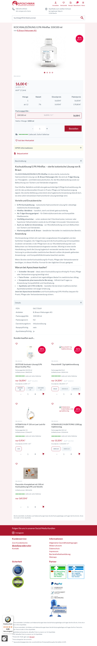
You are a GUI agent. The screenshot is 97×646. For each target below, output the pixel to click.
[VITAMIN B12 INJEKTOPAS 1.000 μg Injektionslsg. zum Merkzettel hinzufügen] (52, 404)
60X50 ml (76, 389)
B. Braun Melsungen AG (27, 30)
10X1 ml (56, 449)
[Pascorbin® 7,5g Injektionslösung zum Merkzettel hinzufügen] (52, 343)
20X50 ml (65, 389)
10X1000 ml (41, 389)
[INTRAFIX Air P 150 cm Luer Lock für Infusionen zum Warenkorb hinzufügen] (43, 454)
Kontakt (15, 548)
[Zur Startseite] (23, 3)
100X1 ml (67, 449)
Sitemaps (53, 557)
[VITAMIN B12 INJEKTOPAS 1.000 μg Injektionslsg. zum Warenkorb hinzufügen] (79, 454)
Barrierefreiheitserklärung (59, 554)
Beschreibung (20, 161)
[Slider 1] (48, 53)
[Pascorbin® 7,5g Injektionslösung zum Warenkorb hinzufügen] (79, 394)
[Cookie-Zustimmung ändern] (4, 638)
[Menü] (12, 616)
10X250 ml (20, 389)
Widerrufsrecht (55, 545)
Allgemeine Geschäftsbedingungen (63, 543)
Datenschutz (54, 548)
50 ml (55, 389)
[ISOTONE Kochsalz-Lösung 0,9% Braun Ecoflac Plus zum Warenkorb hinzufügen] (43, 394)
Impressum (53, 551)
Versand (31, 637)
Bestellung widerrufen (21, 545)
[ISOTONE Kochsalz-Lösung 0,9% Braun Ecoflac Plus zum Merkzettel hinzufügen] (16, 343)
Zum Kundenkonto (20, 543)
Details (18, 302)
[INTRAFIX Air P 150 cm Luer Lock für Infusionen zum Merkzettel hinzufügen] (16, 404)
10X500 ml (30, 389)
